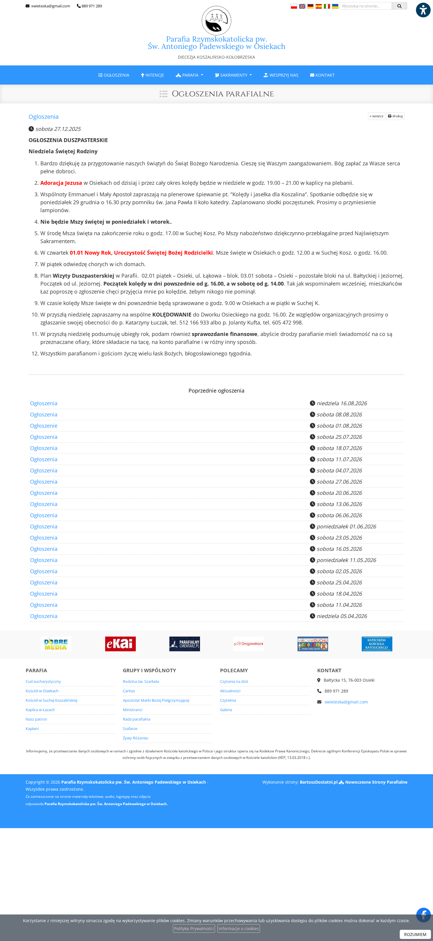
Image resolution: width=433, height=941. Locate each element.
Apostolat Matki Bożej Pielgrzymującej (156, 700)
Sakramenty (234, 75)
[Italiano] (327, 6)
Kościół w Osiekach (42, 690)
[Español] (318, 6)
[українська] (335, 6)
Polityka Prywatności (194, 928)
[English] (302, 6)
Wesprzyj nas (283, 75)
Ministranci (132, 709)
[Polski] (294, 6)
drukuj (397, 115)
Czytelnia (228, 700)
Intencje (154, 75)
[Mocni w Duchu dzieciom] (312, 644)
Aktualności (230, 690)
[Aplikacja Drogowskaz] (248, 644)
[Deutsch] (310, 6)
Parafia (190, 75)
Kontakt (324, 75)
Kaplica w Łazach (40, 709)
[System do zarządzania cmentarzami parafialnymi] (184, 644)
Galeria (226, 709)
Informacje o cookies (239, 928)
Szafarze (130, 728)
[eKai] (120, 644)
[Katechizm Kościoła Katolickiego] (377, 644)
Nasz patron (36, 719)
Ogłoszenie (43, 425)
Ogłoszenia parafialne (223, 93)
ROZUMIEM (415, 934)
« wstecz (377, 115)
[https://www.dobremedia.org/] (56, 644)
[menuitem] (113, 75)
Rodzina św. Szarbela (141, 681)
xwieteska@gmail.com (50, 6)
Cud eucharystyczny (43, 681)
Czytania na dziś (234, 681)
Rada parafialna (136, 719)
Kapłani (32, 728)
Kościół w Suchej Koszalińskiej (51, 700)
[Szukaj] (399, 6)
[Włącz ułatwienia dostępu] (423, 10)
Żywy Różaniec (135, 738)
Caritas (129, 690)
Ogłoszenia (116, 75)
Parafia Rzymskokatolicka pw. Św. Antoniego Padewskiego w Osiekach (216, 47)
